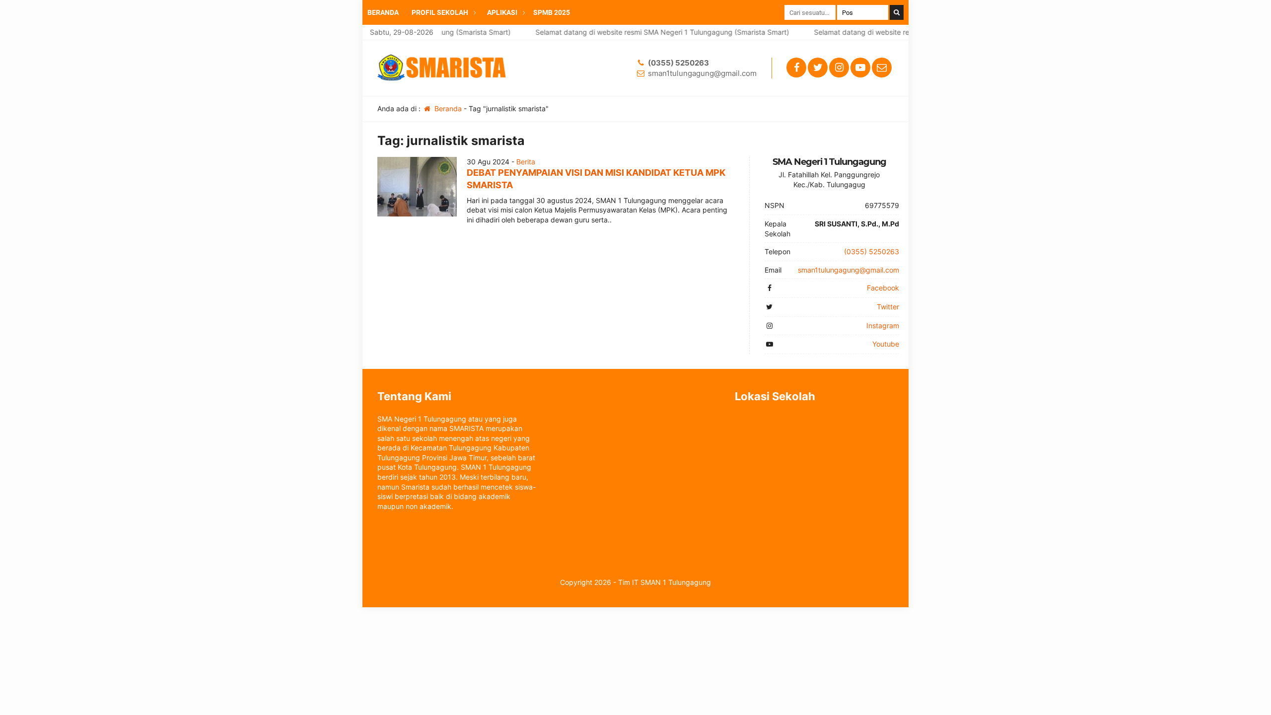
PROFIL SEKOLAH (440, 12)
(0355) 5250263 (678, 63)
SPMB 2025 (551, 12)
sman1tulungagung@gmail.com (702, 73)
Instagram (882, 325)
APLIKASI (502, 12)
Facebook (883, 288)
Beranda (447, 108)
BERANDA (383, 12)
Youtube (885, 344)
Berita (525, 161)
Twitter (888, 306)
